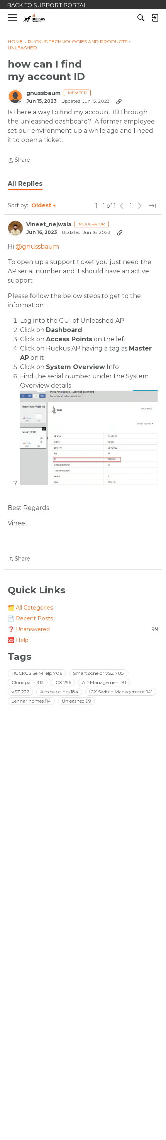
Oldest (41, 206)
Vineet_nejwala (48, 224)
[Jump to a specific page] (152, 206)
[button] (89, 437)
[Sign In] (155, 17)
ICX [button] (62, 682)
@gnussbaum (37, 246)
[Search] (141, 17)
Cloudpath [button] (28, 682)
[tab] (25, 183)
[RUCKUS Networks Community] (34, 18)
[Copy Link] (119, 101)
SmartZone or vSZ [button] (98, 673)
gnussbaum (43, 93)
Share (19, 160)
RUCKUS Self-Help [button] (37, 673)
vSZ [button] (20, 692)
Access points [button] (59, 692)
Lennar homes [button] (31, 701)
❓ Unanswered (83, 629)
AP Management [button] (104, 682)
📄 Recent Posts (30, 618)
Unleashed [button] (76, 701)
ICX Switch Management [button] (120, 692)
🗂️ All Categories (30, 607)
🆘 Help (18, 640)
